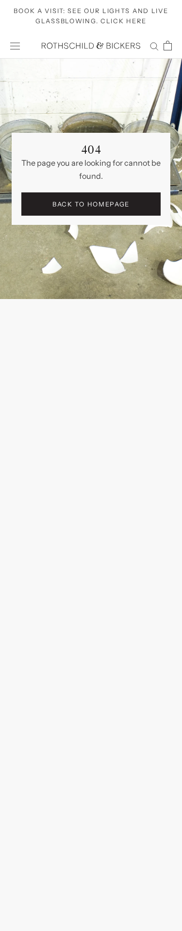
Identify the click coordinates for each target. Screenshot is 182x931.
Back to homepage (91, 204)
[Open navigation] (15, 46)
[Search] (154, 45)
